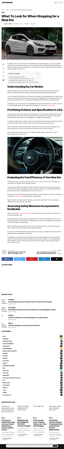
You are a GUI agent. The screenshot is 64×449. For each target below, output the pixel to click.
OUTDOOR (32, 373)
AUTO (7, 9)
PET (32, 380)
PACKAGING (32, 375)
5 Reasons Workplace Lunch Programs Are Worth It (24, 325)
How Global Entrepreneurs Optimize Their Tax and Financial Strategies (30, 302)
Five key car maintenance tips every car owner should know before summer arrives (8, 425)
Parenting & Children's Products (32, 378)
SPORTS (32, 387)
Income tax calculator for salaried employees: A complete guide (28, 317)
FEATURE (32, 356)
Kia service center (50, 105)
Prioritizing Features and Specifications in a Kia (21, 78)
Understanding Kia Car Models (17, 76)
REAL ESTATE (32, 382)
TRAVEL (32, 392)
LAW (32, 368)
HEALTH (32, 363)
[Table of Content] (37, 74)
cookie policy (48, 445)
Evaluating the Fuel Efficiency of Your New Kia (21, 80)
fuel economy (18, 196)
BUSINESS (32, 338)
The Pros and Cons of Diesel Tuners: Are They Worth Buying (39, 423)
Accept (55, 445)
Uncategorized (32, 395)
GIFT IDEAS (32, 360)
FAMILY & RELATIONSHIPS (32, 351)
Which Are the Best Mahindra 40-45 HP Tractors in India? (24, 423)
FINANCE (32, 358)
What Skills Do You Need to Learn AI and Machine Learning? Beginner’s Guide (32, 309)
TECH (32, 390)
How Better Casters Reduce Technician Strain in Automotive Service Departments (55, 425)
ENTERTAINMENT (32, 348)
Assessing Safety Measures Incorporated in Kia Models (24, 82)
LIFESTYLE (32, 370)
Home (3, 9)
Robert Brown (8, 23)
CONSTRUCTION (32, 341)
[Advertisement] (32, 280)
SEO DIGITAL (32, 385)
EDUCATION (32, 346)
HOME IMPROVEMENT (32, 365)
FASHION (32, 353)
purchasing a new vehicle (24, 213)
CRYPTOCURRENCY (32, 343)
